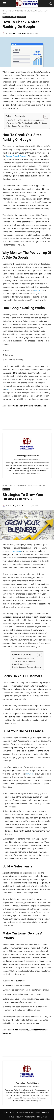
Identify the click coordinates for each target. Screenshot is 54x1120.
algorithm (38, 290)
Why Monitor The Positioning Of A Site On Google (27, 123)
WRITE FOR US (30, 1117)
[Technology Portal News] (4, 33)
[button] (50, 3)
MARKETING (21, 17)
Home (5, 11)
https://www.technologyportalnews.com (27, 459)
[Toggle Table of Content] (44, 116)
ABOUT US (19, 1117)
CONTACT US (42, 1117)
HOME (11, 1117)
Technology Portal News (16, 33)
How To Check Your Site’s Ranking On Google (25, 120)
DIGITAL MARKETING (16, 11)
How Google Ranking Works (19, 126)
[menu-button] (4, 3)
